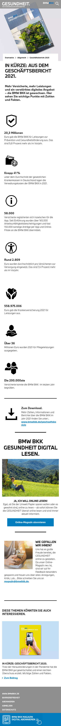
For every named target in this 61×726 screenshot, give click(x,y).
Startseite (9, 57)
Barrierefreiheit (11, 697)
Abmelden (7, 705)
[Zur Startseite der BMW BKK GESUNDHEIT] (17, 4)
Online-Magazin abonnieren (30, 522)
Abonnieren (8, 701)
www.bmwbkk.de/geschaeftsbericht (38, 421)
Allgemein (21, 57)
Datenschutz (9, 709)
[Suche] (57, 4)
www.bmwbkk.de (10, 693)
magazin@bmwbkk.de (16, 581)
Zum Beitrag (11, 677)
